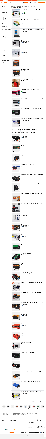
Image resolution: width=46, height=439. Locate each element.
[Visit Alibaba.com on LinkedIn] (38, 427)
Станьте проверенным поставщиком (39, 423)
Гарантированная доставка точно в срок (14, 422)
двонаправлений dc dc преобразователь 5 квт (17, 414)
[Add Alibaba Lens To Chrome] (11, 432)
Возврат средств (30, 423)
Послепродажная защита (13, 423)
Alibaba (12, 6)
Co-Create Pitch (3, 420)
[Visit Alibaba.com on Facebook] (37, 427)
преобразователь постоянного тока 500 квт (7, 412)
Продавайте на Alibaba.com (40, 419)
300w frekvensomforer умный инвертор (27, 412)
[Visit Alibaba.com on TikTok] (44, 427)
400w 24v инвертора (28, 129)
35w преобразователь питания (34, 129)
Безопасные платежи (12, 419)
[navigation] (6, 204)
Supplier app (22, 432)
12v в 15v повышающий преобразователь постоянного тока (18, 132)
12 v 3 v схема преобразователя (16, 412)
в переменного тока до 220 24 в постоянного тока (30, 132)
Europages (33, 435)
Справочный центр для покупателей (30, 419)
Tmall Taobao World (20, 435)
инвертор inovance (5, 413)
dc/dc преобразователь (35, 413)
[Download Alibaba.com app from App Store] (37, 432)
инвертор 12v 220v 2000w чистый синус (27, 413)
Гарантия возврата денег (13, 420)
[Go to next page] (42, 401)
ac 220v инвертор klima (35, 412)
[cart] (32, 2)
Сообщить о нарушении (30, 427)
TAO (28, 435)
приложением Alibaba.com (32, 432)
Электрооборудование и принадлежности (18, 6)
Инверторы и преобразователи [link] (33, 6)
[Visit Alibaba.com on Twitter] (40, 427)
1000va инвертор (24, 414)
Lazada (23, 435)
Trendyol (30, 435)
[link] (45, 432)
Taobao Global (25, 435)
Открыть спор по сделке (31, 422)
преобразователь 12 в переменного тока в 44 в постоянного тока (17, 413)
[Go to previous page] (30, 401)
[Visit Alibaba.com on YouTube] (42, 427)
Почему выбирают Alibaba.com (4, 419)
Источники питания (26, 6)
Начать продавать (39, 420)
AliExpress (13, 435)
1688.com (16, 435)
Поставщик (25, 13)
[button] (23, 2)
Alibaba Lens (5, 432)
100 (40, 401)
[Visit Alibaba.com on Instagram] (41, 427)
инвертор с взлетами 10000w (6, 414)
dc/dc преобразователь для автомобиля (21, 129)
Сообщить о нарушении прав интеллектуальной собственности (31, 425)
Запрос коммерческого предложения (21, 421)
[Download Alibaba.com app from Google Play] (42, 432)
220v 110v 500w (13, 129)
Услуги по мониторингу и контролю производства (13, 425)
